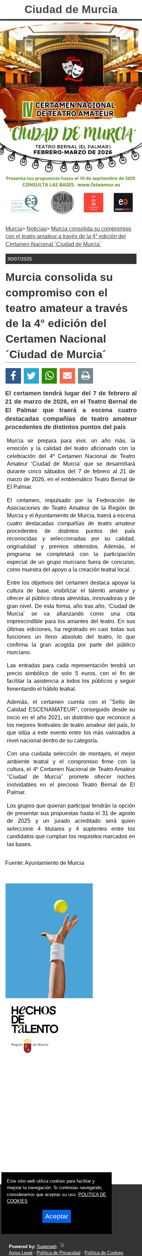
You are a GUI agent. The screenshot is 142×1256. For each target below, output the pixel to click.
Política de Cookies (103, 1252)
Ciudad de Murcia (71, 9)
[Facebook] (13, 376)
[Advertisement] (62, 1125)
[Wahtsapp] (49, 376)
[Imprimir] (85, 376)
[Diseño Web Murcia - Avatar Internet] (61, 1246)
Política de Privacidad (58, 1252)
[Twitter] (31, 376)
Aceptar (56, 1216)
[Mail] (67, 376)
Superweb (47, 1246)
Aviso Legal (20, 1252)
